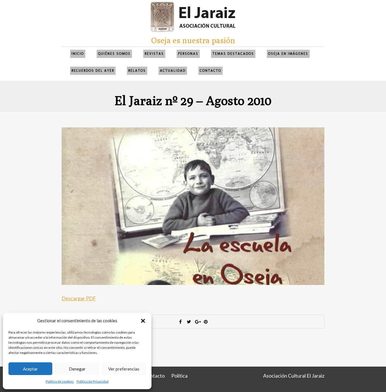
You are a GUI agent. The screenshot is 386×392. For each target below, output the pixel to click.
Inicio (77, 54)
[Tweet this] (189, 321)
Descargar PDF (79, 298)
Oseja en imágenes (288, 54)
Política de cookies (60, 381)
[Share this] (180, 321)
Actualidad (173, 71)
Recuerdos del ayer (92, 71)
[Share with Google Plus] (197, 321)
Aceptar (30, 368)
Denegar (77, 368)
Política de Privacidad (93, 381)
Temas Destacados (233, 54)
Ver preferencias (123, 368)
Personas (188, 54)
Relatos (137, 71)
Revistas (154, 54)
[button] (143, 321)
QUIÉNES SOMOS (114, 54)
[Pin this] (205, 321)
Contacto (210, 71)
